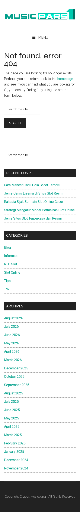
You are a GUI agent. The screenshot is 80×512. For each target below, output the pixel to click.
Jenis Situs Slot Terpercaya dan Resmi (33, 218)
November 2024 (16, 468)
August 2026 (13, 318)
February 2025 (15, 443)
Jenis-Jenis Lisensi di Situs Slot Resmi (34, 193)
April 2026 (11, 352)
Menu (43, 37)
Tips (7, 281)
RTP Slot (10, 264)
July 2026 (11, 327)
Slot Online (12, 272)
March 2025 (13, 435)
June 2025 (12, 410)
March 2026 (13, 360)
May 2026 (11, 343)
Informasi (11, 256)
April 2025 (11, 427)
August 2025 (13, 393)
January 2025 (14, 452)
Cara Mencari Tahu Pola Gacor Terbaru (32, 185)
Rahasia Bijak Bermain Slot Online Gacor (33, 202)
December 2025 (16, 368)
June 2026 (12, 335)
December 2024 (16, 460)
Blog (7, 247)
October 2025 (14, 377)
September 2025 (16, 385)
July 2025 (11, 402)
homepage (65, 79)
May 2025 (11, 418)
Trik (6, 289)
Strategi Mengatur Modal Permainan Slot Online (39, 210)
